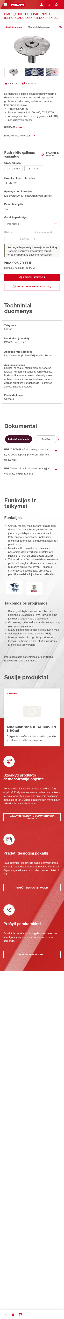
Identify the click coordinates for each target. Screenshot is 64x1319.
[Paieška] (56, 4)
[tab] (14, 27)
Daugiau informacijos (17, 135)
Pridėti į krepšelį (34, 277)
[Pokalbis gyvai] (20, 1314)
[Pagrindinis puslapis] (17, 5)
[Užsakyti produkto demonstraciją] (13, 1314)
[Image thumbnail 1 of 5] (13, 72)
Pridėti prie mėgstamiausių (34, 286)
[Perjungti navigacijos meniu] (6, 4)
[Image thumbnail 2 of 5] (34, 72)
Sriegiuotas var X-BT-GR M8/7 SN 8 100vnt (31, 728)
